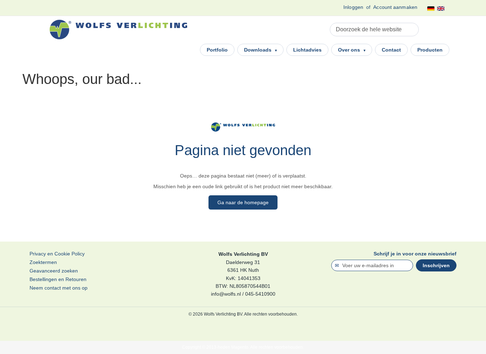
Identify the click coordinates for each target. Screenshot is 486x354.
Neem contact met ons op (59, 288)
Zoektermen (43, 262)
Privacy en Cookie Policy (57, 254)
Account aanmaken (395, 7)
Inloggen (353, 7)
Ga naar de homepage (243, 202)
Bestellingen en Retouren (58, 279)
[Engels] (440, 8)
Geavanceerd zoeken (54, 271)
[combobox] (374, 29)
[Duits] (430, 8)
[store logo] (118, 29)
